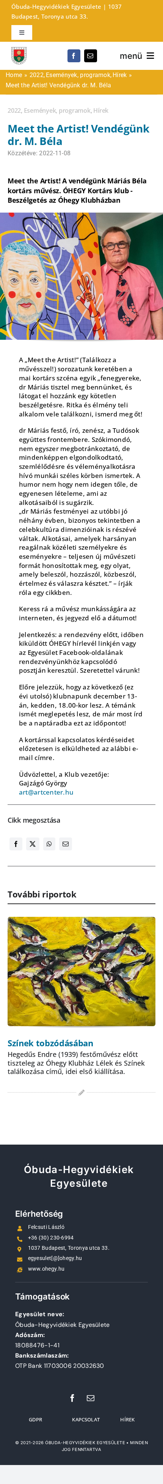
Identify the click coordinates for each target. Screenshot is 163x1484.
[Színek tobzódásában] (81, 972)
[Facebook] (16, 849)
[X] (32, 849)
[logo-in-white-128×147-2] (19, 50)
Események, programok (57, 110)
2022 (14, 110)
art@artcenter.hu (46, 792)
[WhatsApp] (49, 849)
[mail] (90, 55)
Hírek (100, 110)
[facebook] (73, 55)
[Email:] (65, 849)
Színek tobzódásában (50, 1043)
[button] (13, 1019)
